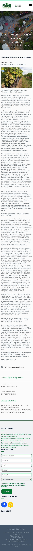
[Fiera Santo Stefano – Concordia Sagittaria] (6, 5)
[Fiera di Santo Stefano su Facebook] (4, 504)
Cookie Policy (21, 529)
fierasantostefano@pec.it (18, 541)
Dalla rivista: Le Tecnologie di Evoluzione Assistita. (16, 409)
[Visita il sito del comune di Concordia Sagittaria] (18, 5)
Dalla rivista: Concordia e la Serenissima (13, 412)
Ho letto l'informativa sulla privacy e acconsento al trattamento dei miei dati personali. (13, 485)
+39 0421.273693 (18, 536)
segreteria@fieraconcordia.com (19, 539)
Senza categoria (19, 367)
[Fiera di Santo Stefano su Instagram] (10, 504)
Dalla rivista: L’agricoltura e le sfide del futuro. (14, 443)
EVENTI (19, 42)
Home (11, 42)
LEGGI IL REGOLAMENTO (9, 386)
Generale (11, 367)
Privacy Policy (12, 529)
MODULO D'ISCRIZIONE (8, 394)
